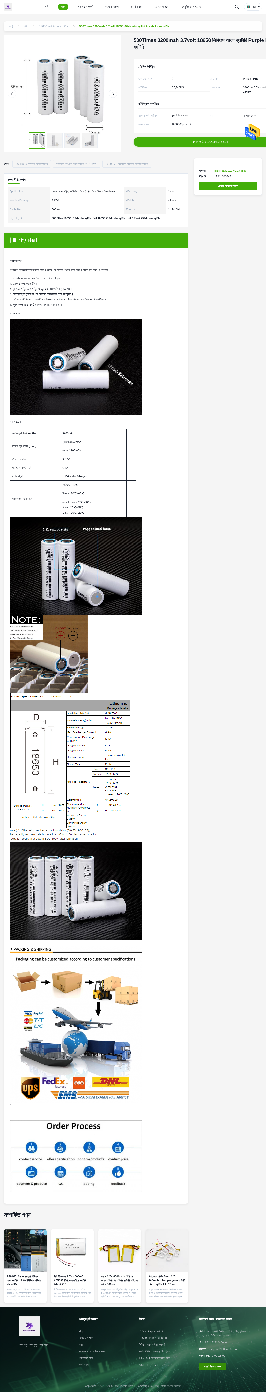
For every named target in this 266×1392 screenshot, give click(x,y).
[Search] (237, 7)
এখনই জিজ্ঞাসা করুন (228, 186)
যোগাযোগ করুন (162, 6)
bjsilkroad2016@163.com (230, 170)
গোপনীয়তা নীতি (86, 1357)
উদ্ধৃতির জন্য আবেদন (192, 6)
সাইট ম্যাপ (84, 1364)
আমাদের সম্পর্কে (85, 6)
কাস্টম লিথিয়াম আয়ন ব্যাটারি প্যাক (154, 1351)
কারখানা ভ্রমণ (112, 6)
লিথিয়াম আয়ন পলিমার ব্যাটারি (152, 1344)
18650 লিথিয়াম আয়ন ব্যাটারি (153, 1337)
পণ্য (63, 6)
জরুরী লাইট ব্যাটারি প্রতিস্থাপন (153, 1364)
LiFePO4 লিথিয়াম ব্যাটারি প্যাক (154, 1357)
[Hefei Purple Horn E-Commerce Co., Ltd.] (9, 7)
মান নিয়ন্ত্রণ (136, 6)
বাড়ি (47, 6)
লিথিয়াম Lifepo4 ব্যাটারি (151, 1331)
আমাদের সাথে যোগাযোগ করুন (92, 1351)
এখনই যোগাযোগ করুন (25, 1296)
